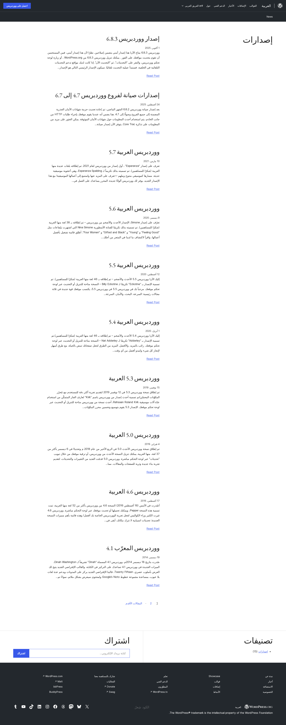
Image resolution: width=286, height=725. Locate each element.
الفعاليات (111, 681)
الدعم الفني (162, 681)
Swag (110, 691)
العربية (238, 707)
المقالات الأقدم (134, 603)
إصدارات (263, 651)
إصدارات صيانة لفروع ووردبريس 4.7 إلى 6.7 (107, 95)
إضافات (216, 686)
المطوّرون (163, 686)
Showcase (214, 676)
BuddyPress (56, 691)
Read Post (153, 75)
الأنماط (216, 691)
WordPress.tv (159, 691)
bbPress (58, 686)
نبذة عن (269, 676)
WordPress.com (53, 676)
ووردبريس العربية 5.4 (134, 322)
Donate (109, 686)
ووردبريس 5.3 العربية (134, 378)
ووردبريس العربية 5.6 (134, 208)
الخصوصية (268, 691)
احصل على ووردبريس (17, 5)
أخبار (270, 681)
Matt (59, 681)
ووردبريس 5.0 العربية (134, 435)
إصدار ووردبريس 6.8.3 (133, 38)
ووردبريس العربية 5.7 (134, 152)
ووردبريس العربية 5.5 (134, 265)
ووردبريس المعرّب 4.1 (133, 548)
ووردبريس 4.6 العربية (134, 491)
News (270, 16)
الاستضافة (268, 686)
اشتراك (21, 653)
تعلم (166, 676)
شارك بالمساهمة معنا (104, 676)
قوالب (217, 681)
